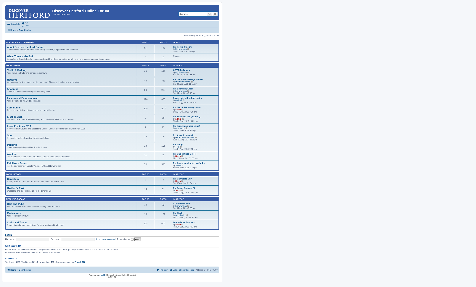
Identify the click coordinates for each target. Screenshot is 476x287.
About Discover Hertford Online (25, 47)
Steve (178, 109)
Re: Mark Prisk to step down (187, 107)
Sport (10, 135)
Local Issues (13, 66)
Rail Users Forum (17, 163)
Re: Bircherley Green (183, 89)
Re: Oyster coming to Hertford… (189, 163)
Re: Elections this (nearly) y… (187, 117)
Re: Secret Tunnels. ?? (184, 188)
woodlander (180, 215)
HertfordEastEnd (182, 82)
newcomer (180, 128)
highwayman (181, 49)
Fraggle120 (80, 262)
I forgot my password (105, 239)
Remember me (124, 239)
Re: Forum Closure (182, 47)
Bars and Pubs (15, 204)
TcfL (177, 147)
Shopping (12, 89)
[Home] (29, 12)
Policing (12, 144)
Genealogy (13, 179)
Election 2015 (14, 117)
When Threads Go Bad (20, 56)
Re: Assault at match (183, 135)
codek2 (178, 100)
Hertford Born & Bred (184, 137)
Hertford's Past (15, 188)
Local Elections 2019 (19, 126)
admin (178, 119)
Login (8, 235)
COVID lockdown (181, 70)
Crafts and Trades (17, 222)
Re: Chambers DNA (182, 179)
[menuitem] (24, 23)
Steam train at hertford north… (188, 98)
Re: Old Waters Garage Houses (188, 79)
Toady (178, 165)
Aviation (12, 154)
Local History (13, 174)
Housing (12, 79)
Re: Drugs (178, 144)
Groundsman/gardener (184, 222)
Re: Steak (177, 213)
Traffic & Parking (16, 70)
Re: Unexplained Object (184, 154)
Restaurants (14, 213)
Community (13, 107)
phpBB (102, 275)
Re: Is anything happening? (186, 126)
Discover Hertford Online (20, 42)
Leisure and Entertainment (22, 98)
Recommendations (15, 199)
